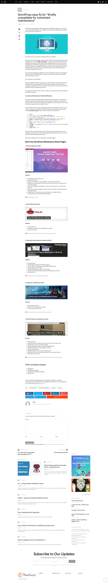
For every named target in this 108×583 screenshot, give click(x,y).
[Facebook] (98, 1)
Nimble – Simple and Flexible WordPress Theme (33, 498)
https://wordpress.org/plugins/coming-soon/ (37, 275)
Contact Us (80, 573)
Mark (20, 24)
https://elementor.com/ (32, 197)
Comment (27, 419)
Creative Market (87, 494)
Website (56, 436)
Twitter (43, 383)
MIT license (23, 579)
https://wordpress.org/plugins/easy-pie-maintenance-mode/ (41, 233)
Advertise (41, 573)
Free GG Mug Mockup (77, 500)
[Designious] (81, 484)
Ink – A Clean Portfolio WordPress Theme (30, 483)
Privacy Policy (68, 573)
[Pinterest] (102, 1)
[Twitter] (100, 1)
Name (26, 436)
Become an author (55, 573)
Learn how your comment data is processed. (54, 444)
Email (41, 436)
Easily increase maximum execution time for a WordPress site (55, 466)
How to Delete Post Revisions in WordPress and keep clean (36, 525)
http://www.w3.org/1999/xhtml (46, 122)
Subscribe (72, 561)
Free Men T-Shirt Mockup (78, 510)
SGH (45, 469)
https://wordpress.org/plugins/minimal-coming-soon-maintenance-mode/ (44, 357)
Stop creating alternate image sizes (28, 512)
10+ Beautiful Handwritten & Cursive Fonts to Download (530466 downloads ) (81, 531)
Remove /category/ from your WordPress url (31, 540)
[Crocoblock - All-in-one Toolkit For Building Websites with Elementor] (81, 465)
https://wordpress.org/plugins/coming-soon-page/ (39, 312)
